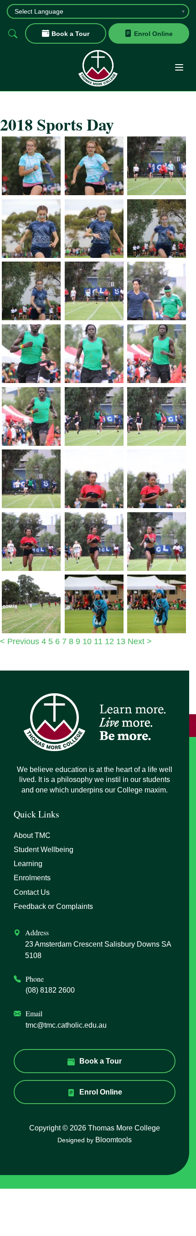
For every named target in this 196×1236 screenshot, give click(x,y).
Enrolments (32, 878)
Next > (140, 641)
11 (99, 641)
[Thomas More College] (97, 68)
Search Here (12, 33)
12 (110, 641)
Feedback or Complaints (53, 906)
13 (122, 641)
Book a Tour (70, 33)
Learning (28, 864)
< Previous (20, 641)
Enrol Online (153, 33)
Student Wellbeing (43, 849)
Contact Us (32, 892)
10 (88, 641)
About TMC (32, 835)
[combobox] (98, 11)
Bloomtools (113, 1140)
